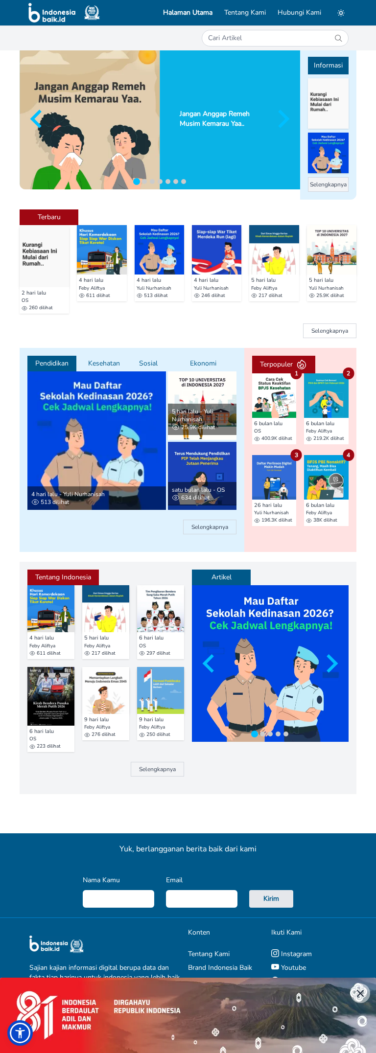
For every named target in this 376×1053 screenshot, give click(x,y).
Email (174, 880)
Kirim (271, 898)
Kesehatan (104, 363)
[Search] (338, 38)
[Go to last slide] (37, 119)
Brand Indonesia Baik (220, 967)
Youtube (292, 967)
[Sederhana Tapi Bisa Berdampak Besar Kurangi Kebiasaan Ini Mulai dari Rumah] (328, 103)
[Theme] (341, 13)
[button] (20, 1033)
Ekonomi (203, 363)
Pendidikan (52, 363)
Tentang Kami (245, 12)
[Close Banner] (360, 993)
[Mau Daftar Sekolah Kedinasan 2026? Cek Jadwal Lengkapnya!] (328, 153)
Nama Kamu (101, 880)
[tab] (136, 181)
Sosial (148, 363)
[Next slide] (282, 119)
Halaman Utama (187, 12)
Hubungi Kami (299, 12)
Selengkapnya (328, 184)
